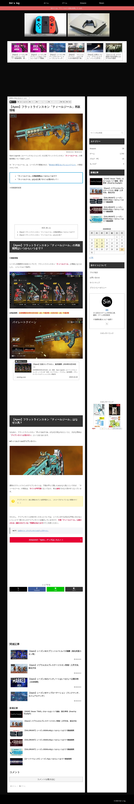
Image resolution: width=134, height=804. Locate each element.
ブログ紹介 (94, 272)
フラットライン (54, 102)
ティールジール (42, 102)
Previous (9, 52)
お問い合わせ (95, 277)
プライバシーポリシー (98, 288)
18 (97, 246)
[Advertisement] (67, 78)
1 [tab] (65, 64)
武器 (69, 102)
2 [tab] (69, 64)
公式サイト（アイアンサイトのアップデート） (33, 530)
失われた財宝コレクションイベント (62, 165)
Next (125, 52)
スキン (33, 102)
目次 (43, 228)
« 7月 (91, 258)
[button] (74, 589)
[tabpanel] (19, 51)
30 (122, 249)
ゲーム (14, 102)
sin (107, 310)
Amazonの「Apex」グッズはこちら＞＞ (46, 540)
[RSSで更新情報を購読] (107, 323)
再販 (63, 102)
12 (102, 243)
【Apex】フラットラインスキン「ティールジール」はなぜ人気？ (40, 235)
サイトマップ (95, 282)
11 (97, 243)
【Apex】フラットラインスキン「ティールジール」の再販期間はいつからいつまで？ (47, 232)
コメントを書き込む (46, 779)
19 (102, 246)
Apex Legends (23, 102)
